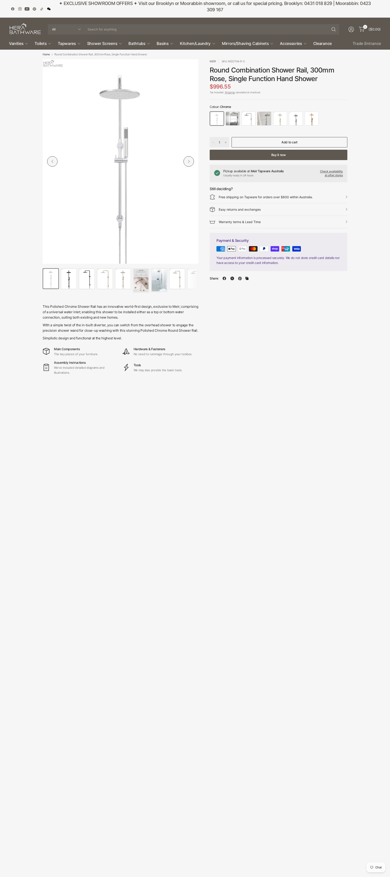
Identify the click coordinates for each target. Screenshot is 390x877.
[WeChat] (48, 8)
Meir (213, 61)
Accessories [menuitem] (291, 43)
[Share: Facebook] (224, 278)
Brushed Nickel (248, 118)
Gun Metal (296, 118)
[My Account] (351, 29)
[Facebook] (12, 8)
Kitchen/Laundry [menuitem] (195, 43)
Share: (214, 278)
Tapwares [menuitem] (67, 43)
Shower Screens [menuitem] (102, 43)
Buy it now (278, 155)
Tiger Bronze (280, 118)
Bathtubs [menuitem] (136, 43)
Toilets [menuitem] (40, 43)
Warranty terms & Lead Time (240, 222)
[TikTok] (41, 8)
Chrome (217, 118)
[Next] (188, 161)
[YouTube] (27, 8)
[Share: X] (232, 278)
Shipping (230, 92)
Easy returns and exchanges (240, 209)
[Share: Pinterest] (240, 278)
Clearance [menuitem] (322, 43)
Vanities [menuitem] (16, 43)
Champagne (264, 118)
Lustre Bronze (311, 118)
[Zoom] (190, 68)
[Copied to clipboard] (247, 278)
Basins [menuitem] (163, 43)
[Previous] (52, 161)
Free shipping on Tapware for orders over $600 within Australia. (266, 197)
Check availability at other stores (331, 173)
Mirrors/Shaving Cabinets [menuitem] (245, 43)
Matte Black (232, 118)
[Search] (333, 29)
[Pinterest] (34, 8)
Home (46, 54)
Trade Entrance (367, 43)
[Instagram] (19, 8)
